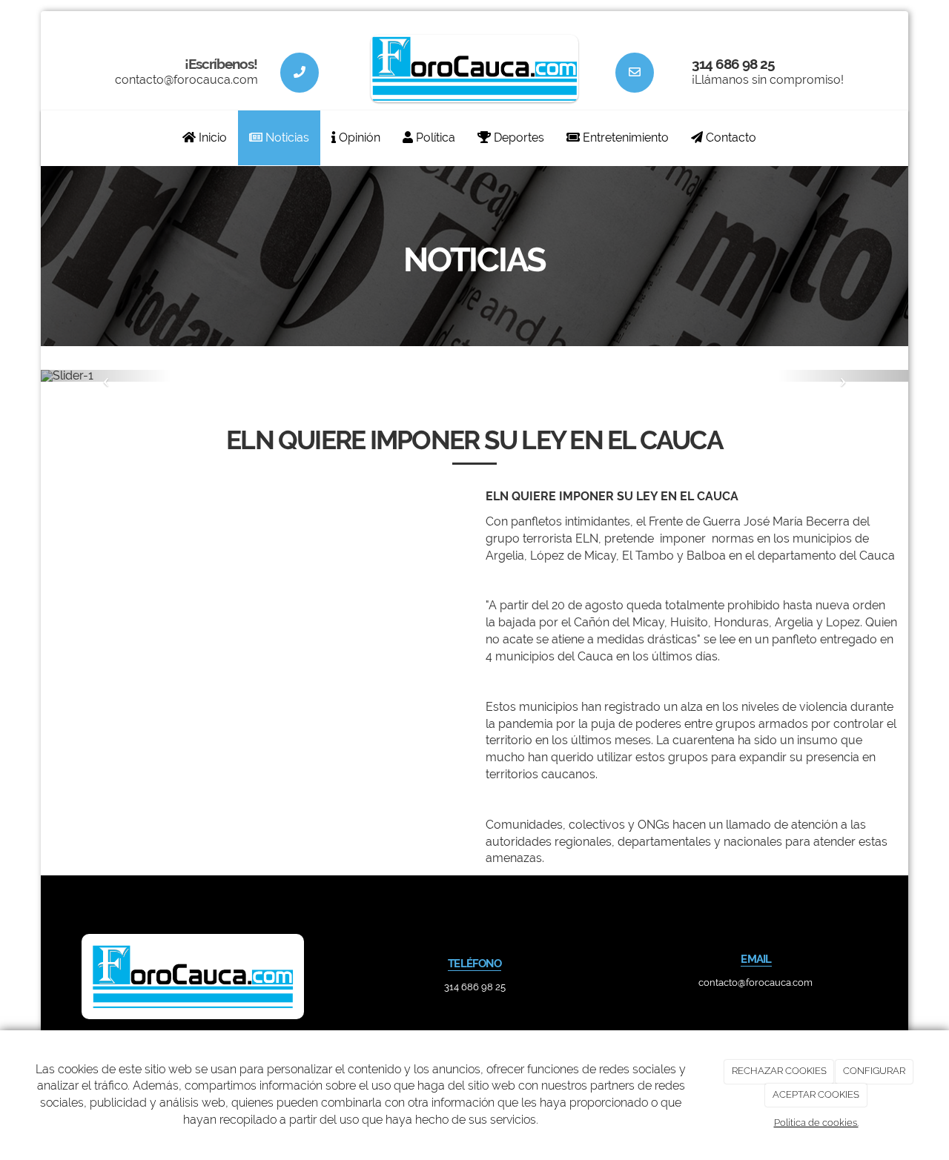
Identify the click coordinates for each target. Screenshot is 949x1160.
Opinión (358, 137)
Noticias (285, 137)
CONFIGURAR (874, 1070)
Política (434, 137)
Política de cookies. (816, 1122)
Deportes (517, 137)
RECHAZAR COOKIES (779, 1070)
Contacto (729, 137)
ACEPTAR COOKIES (816, 1094)
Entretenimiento (624, 137)
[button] (106, 376)
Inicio (211, 137)
